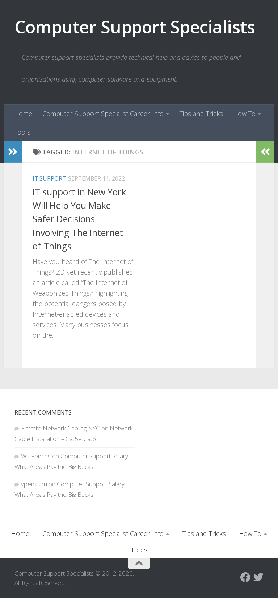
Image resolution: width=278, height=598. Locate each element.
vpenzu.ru (34, 484)
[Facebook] (245, 577)
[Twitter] (258, 577)
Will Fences (36, 456)
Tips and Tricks (201, 113)
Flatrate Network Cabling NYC (60, 428)
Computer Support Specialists (134, 26)
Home (23, 113)
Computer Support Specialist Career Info (103, 113)
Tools (22, 132)
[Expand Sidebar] (13, 152)
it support (49, 178)
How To (244, 113)
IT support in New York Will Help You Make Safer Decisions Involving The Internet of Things (79, 219)
